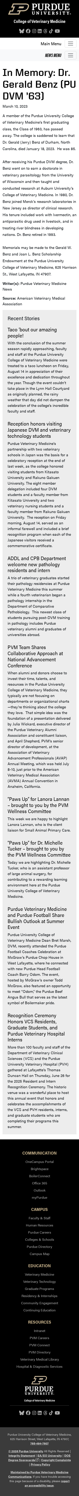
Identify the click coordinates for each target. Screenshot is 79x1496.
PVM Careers (39, 1337)
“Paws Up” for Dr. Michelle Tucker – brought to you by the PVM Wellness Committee (39, 848)
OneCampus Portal (39, 1161)
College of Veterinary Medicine (40, 21)
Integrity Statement (21, 1455)
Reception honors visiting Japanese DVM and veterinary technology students (39, 429)
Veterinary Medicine (39, 1274)
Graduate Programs (39, 1288)
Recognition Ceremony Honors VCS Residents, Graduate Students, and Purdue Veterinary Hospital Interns (36, 1027)
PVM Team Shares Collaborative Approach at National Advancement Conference (35, 656)
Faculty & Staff (39, 1218)
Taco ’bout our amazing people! (32, 332)
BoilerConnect (39, 1175)
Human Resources (39, 1225)
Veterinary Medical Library (39, 1359)
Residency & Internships (39, 1295)
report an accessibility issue (47, 1483)
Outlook (40, 1190)
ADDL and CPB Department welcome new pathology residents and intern (37, 564)
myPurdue (39, 1197)
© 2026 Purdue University (25, 1451)
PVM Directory (40, 1352)
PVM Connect (39, 1345)
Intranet (39, 1330)
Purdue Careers (39, 1232)
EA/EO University (49, 1455)
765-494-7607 (39, 1443)
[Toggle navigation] (70, 43)
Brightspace (39, 1168)
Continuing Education (39, 1310)
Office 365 (39, 1183)
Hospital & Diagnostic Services (39, 1366)
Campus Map (40, 1253)
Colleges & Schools (39, 1239)
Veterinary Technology (39, 1281)
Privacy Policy (40, 1464)
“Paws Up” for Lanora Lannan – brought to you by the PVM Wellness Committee (38, 805)
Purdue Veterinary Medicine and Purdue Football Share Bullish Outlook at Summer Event (37, 917)
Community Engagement (39, 1302)
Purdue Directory (39, 1246)
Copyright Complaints (56, 1460)
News (53, 55)
